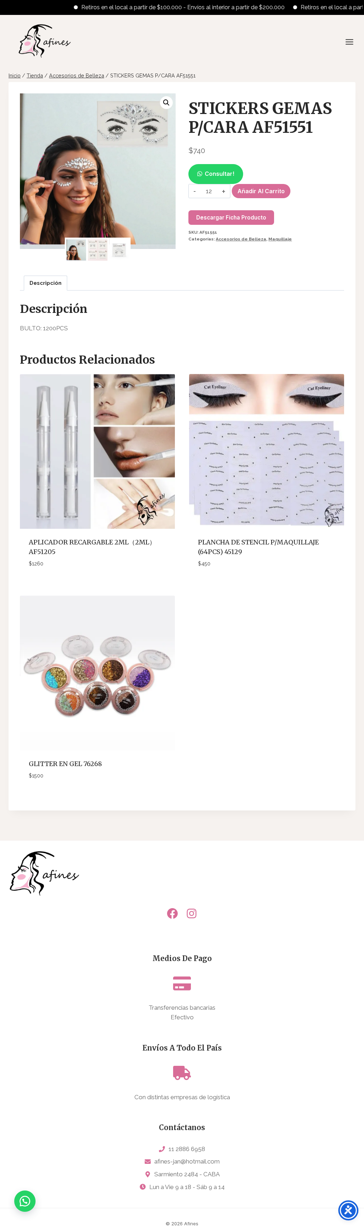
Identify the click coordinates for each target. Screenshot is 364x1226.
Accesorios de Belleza (241, 239)
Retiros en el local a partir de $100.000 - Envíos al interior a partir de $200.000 (160, 7)
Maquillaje (280, 239)
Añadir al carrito (261, 191)
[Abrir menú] (353, 41)
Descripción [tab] (45, 283)
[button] (166, 102)
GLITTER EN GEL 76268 (65, 764)
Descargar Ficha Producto (231, 217)
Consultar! (219, 173)
